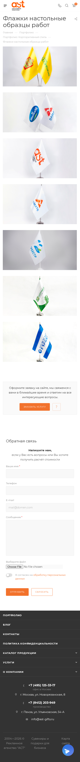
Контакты (11, 634)
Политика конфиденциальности (30, 643)
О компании (13, 671)
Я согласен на (40, 576)
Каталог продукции (19, 653)
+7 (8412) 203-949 (41, 704)
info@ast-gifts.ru (42, 719)
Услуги (8, 662)
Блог (7, 624)
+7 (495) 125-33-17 (41, 687)
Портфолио (12, 615)
